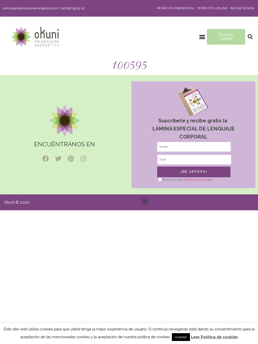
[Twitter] (58, 158)
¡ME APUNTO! (194, 172)
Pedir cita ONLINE (212, 8)
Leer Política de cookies (214, 337)
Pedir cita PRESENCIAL (176, 8)
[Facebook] (45, 158)
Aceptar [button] (181, 337)
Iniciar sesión (242, 8)
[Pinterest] (70, 158)
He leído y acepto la (187, 179)
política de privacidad (199, 179)
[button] (202, 37)
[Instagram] (83, 158)
